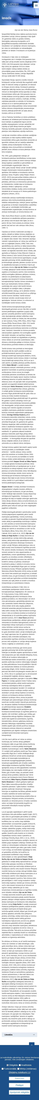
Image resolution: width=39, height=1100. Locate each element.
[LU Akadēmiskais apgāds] (9, 5)
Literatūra (8, 1035)
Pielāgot (19, 1085)
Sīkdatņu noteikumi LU (19, 1072)
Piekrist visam (19, 1078)
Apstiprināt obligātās (19, 1092)
